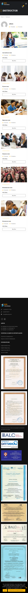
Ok (5, 590)
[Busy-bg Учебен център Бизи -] (5, 3)
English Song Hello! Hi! (5, 350)
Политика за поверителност (7, 336)
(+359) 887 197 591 (7, 309)
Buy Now (14, 60)
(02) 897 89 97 (6, 312)
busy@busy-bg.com (7, 314)
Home (2, 17)
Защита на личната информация (8, 338)
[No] (26, 587)
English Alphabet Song (5, 345)
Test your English (4, 352)
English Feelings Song (5, 347)
